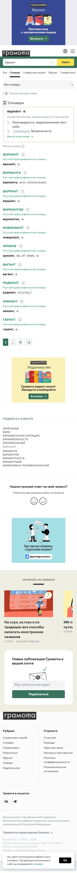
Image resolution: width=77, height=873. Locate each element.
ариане (9, 246)
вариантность (14, 458)
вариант (11, 154)
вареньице (11, 428)
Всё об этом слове (18, 136)
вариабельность (15, 439)
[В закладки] (23, 154)
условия (38, 863)
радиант (11, 283)
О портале (50, 737)
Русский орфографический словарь (24, 159)
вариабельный (14, 442)
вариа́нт (14, 111)
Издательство (11, 767)
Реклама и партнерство (58, 752)
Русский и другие (27, 641)
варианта (12, 173)
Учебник (8, 762)
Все (5, 72)
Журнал (52, 72)
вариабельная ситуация (21, 435)
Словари (15, 73)
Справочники (68, 72)
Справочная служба (34, 72)
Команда (49, 742)
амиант (10, 301)
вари (6, 432)
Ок (65, 860)
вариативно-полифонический (26, 465)
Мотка (41, 850)
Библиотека (10, 752)
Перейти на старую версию (26, 832)
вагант (9, 264)
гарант (9, 319)
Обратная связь (53, 747)
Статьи (8, 641)
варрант (10, 191)
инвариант (13, 228)
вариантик (13, 209)
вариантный (12, 461)
